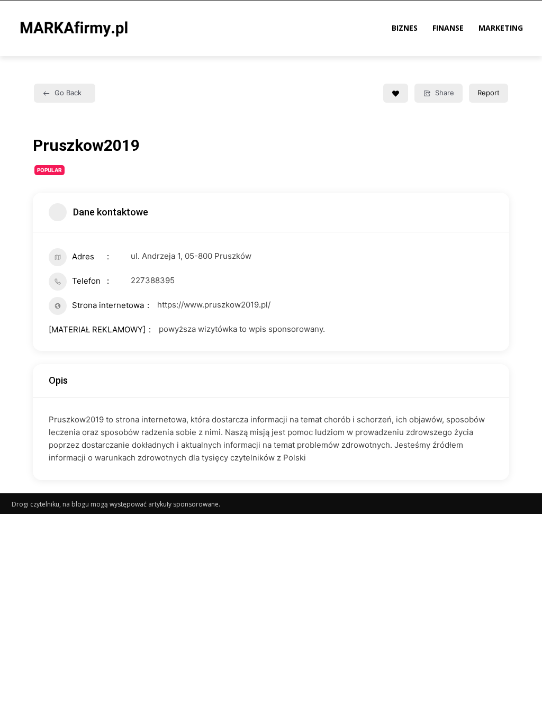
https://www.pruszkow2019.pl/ (213, 305)
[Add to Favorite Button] (395, 93)
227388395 (153, 280)
